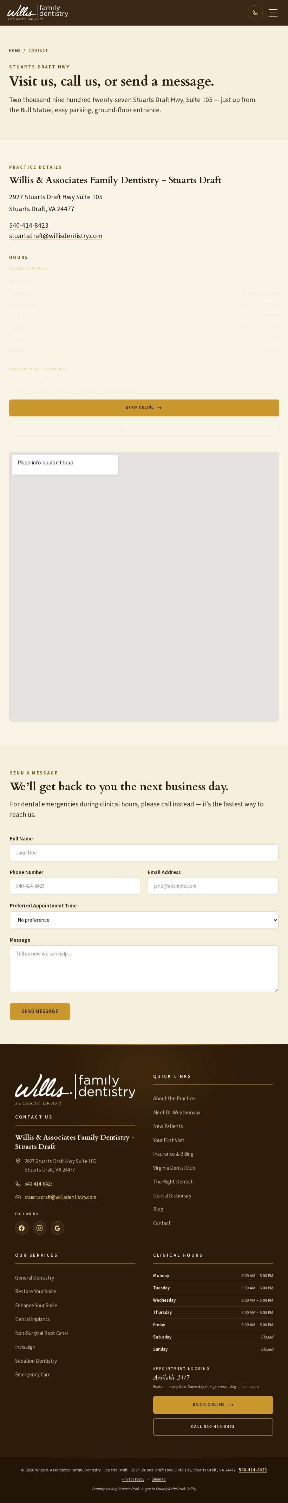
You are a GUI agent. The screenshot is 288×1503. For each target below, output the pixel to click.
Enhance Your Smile (36, 1305)
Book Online (140, 407)
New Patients (168, 1126)
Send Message (40, 1011)
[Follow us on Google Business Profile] (57, 1228)
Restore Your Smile (35, 1291)
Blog (158, 1209)
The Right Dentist (173, 1182)
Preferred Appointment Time (43, 906)
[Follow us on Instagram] (39, 1228)
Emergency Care (33, 1374)
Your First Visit (168, 1140)
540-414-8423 (28, 225)
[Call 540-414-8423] (255, 12)
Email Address (164, 872)
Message (20, 940)
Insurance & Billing (173, 1154)
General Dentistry (34, 1278)
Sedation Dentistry (36, 1361)
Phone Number (27, 872)
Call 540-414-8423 (148, 428)
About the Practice (174, 1098)
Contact (162, 1223)
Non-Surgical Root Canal (41, 1333)
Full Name (21, 839)
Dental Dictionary (172, 1196)
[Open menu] (273, 12)
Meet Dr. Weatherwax (177, 1112)
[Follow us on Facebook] (21, 1228)
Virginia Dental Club (174, 1168)
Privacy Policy (133, 1479)
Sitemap (159, 1479)
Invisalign (25, 1347)
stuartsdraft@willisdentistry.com (56, 236)
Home (15, 50)
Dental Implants (32, 1319)
